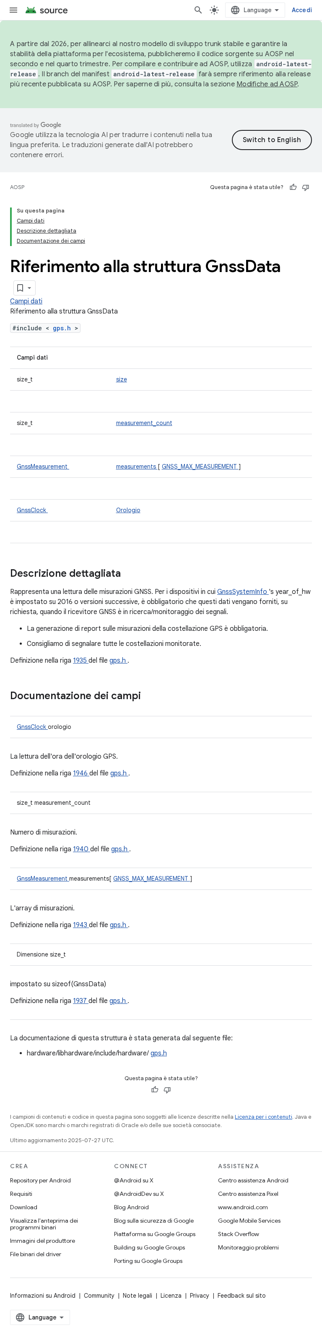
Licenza (171, 1295)
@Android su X (133, 1180)
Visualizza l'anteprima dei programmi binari (44, 1224)
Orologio (128, 510)
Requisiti (21, 1194)
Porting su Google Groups (148, 1261)
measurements (137, 466)
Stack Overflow (238, 1234)
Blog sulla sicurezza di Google (154, 1220)
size (121, 379)
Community (99, 1295)
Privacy (199, 1295)
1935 (80, 660)
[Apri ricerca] (198, 10)
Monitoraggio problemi (248, 1247)
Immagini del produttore (42, 1240)
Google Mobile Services (249, 1220)
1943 (81, 925)
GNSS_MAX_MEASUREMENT (200, 466)
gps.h (64, 328)
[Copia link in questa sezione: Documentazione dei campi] (151, 697)
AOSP (17, 187)
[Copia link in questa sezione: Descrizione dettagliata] (131, 574)
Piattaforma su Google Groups (154, 1234)
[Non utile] (305, 187)
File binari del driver (35, 1254)
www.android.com (243, 1207)
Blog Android (131, 1207)
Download (23, 1207)
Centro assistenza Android (253, 1180)
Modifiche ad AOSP (266, 84)
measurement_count (144, 423)
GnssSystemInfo (243, 592)
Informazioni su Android (42, 1295)
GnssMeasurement (43, 466)
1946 (81, 773)
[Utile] (293, 187)
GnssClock (32, 510)
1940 (81, 849)
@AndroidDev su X (139, 1194)
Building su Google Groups (149, 1247)
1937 (80, 1001)
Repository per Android (40, 1180)
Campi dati (26, 301)
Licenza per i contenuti (263, 1116)
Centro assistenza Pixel (248, 1194)
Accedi (302, 10)
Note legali (137, 1295)
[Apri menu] (13, 10)
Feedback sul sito (242, 1295)
